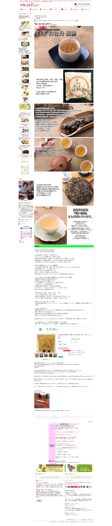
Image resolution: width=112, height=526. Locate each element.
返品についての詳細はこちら (77, 350)
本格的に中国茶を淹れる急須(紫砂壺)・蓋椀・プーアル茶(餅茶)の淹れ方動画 (67, 462)
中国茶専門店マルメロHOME (40, 15)
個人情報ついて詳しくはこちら (72, 503)
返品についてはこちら (70, 505)
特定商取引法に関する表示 (87, 519)
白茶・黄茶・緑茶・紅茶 (40, 17)
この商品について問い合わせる (77, 352)
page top (91, 421)
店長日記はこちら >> (23, 221)
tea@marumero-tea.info (71, 514)
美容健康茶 (37, 18)
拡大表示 (47, 359)
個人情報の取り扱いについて (72, 519)
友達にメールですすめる (76, 354)
